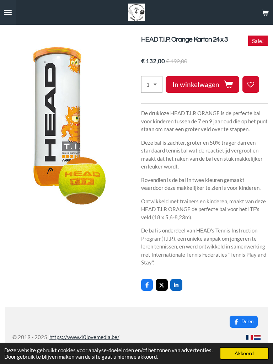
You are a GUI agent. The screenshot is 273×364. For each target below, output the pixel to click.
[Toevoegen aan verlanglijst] (250, 84)
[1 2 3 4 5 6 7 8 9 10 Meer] (151, 84)
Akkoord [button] (244, 353)
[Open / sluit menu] (8, 12)
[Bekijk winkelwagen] (265, 12)
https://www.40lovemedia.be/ (84, 337)
